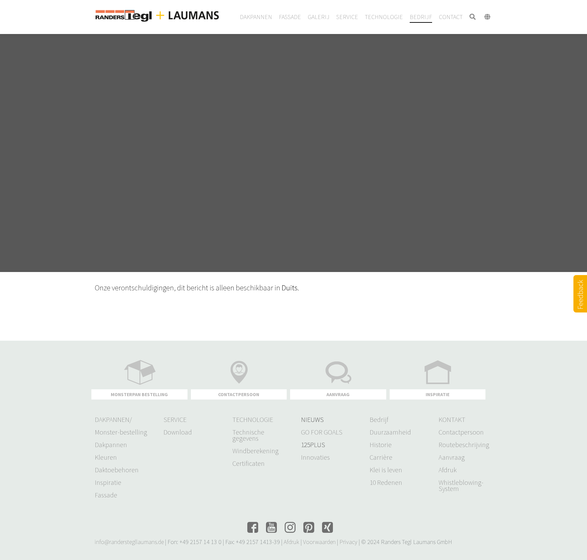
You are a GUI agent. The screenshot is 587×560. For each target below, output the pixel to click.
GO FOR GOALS (321, 432)
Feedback (580, 302)
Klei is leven (386, 470)
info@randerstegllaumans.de (129, 542)
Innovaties (315, 457)
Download (177, 432)
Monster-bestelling (121, 432)
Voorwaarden (319, 542)
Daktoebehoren (117, 470)
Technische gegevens (248, 435)
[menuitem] (256, 17)
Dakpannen (111, 445)
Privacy (348, 542)
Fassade (106, 495)
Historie (381, 445)
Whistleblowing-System (461, 485)
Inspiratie (108, 482)
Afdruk (448, 470)
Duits (290, 287)
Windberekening (255, 451)
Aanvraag (452, 457)
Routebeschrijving (464, 445)
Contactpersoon (461, 432)
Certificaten (248, 463)
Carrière (381, 457)
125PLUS (313, 445)
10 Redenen (386, 482)
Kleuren (106, 457)
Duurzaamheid (390, 432)
